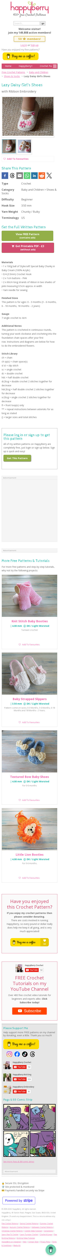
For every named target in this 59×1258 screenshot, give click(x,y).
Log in (23, 45)
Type (5, 183)
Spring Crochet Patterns (29, 1223)
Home (8, 66)
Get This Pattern (17, 458)
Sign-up (35, 45)
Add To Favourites (18, 159)
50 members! (29, 39)
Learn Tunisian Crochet (29, 1234)
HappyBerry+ (26, 66)
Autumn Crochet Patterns (20, 1227)
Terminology (10, 218)
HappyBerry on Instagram (11, 1242)
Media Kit (16, 1245)
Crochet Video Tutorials (33, 1231)
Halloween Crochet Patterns (42, 1227)
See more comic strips (18, 1161)
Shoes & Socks (12, 76)
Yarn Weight (10, 212)
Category (8, 189)
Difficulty (8, 199)
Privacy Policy (45, 1242)
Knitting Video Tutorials (26, 1238)
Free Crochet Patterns (13, 72)
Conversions (48, 1231)
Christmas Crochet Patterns (12, 1231)
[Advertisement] (29, 511)
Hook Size (8, 205)
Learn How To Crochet (10, 1234)
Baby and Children (38, 72)
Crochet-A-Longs (46, 1234)
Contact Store (33, 1242)
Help (24, 1242)
